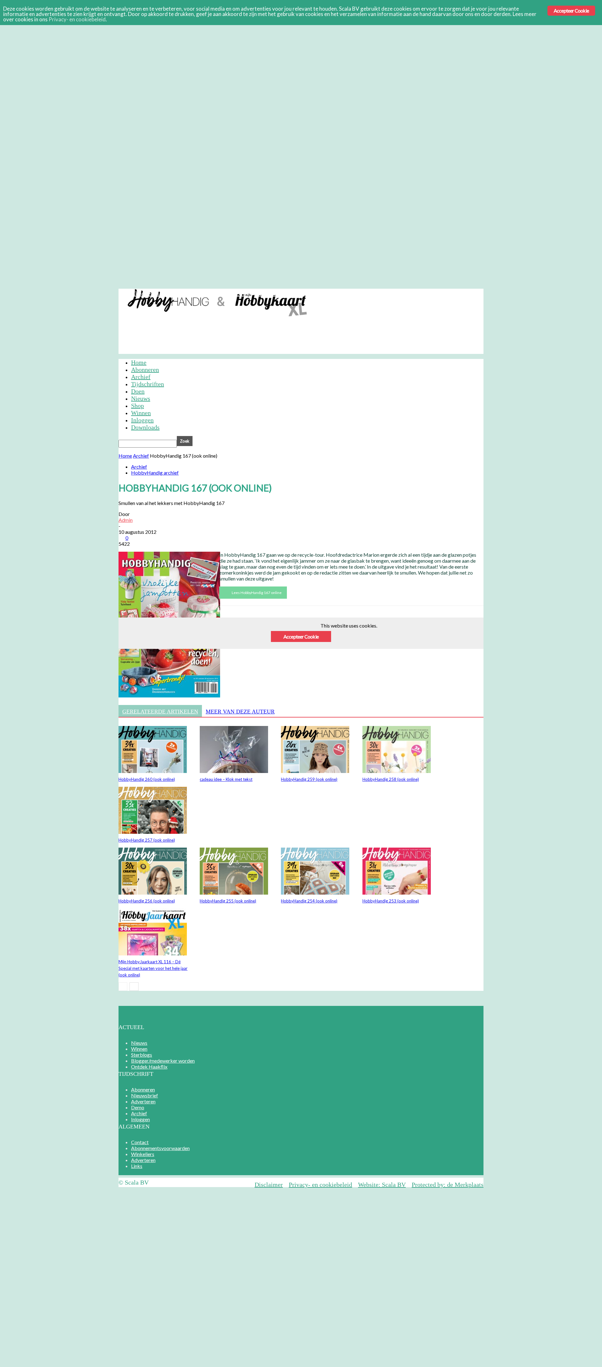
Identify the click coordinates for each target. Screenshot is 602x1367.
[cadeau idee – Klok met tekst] (234, 771)
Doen (138, 391)
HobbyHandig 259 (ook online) (309, 779)
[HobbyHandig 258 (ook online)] (396, 771)
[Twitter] (253, 634)
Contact (140, 1142)
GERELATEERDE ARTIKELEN (160, 711)
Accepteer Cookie (571, 10)
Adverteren (216, 293)
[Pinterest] (275, 634)
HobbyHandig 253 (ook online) (390, 900)
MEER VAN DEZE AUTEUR (240, 711)
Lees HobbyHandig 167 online (257, 592)
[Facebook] (230, 634)
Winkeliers (142, 1154)
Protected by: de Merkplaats (447, 1184)
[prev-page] (123, 986)
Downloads (145, 427)
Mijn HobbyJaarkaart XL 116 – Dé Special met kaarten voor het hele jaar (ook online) (153, 968)
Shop (137, 405)
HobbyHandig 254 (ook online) (309, 900)
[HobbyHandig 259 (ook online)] (315, 771)
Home (138, 362)
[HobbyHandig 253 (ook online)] (396, 893)
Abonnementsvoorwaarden (160, 1148)
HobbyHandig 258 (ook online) (390, 779)
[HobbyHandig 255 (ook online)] (234, 893)
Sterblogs (141, 1055)
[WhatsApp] (298, 634)
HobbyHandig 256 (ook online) (147, 900)
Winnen (141, 412)
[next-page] (134, 986)
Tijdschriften (147, 384)
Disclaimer (269, 1184)
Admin (126, 520)
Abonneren (145, 293)
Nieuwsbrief (180, 293)
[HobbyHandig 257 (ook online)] (153, 832)
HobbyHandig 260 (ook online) (147, 779)
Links (136, 1166)
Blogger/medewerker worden (163, 1061)
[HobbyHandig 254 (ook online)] (315, 893)
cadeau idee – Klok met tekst (226, 779)
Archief (266, 293)
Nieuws (140, 398)
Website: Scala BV (382, 1184)
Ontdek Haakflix (149, 1067)
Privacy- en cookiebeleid (320, 1184)
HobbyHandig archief (155, 473)
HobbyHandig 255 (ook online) (228, 900)
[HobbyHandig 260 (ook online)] (153, 771)
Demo (243, 293)
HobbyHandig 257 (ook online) (147, 840)
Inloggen (293, 293)
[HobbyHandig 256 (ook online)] (153, 893)
